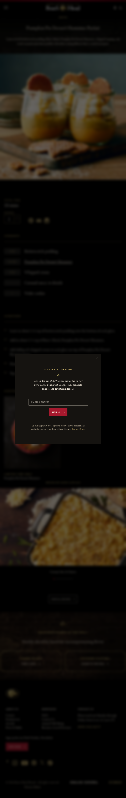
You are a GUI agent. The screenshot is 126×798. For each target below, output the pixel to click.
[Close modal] (97, 358)
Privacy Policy (78, 429)
